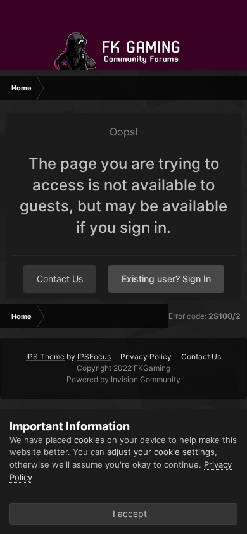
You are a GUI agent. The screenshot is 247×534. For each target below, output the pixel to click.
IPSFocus (94, 356)
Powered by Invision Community (123, 379)
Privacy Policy (146, 356)
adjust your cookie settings (161, 452)
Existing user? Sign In (166, 278)
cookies (89, 440)
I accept (127, 513)
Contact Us (60, 278)
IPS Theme (45, 356)
